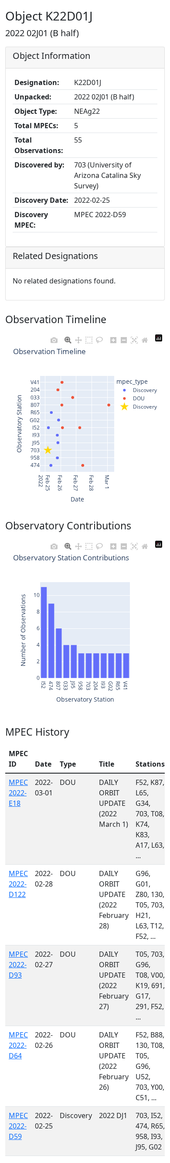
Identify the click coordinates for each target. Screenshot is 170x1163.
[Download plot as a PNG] (54, 338)
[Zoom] (68, 338)
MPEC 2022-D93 (18, 964)
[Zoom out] (124, 338)
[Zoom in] (113, 338)
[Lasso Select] (99, 338)
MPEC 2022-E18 (18, 793)
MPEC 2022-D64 (18, 1045)
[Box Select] (89, 338)
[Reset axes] (144, 338)
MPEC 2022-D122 (18, 884)
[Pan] (78, 338)
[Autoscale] (134, 338)
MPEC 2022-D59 (18, 1126)
